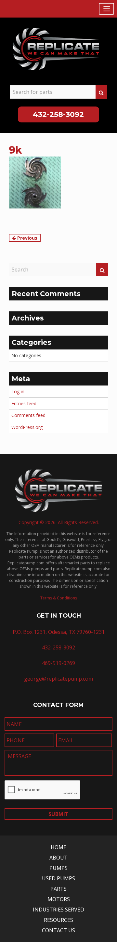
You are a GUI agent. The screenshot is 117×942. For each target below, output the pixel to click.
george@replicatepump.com (58, 678)
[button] (106, 9)
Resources (58, 919)
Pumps (58, 868)
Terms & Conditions (58, 598)
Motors (58, 899)
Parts (58, 888)
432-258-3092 (58, 114)
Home (58, 847)
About (58, 857)
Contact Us (58, 930)
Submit (58, 814)
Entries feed (23, 403)
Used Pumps (58, 878)
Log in (17, 391)
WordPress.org (27, 427)
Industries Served (58, 909)
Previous (26, 238)
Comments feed (28, 415)
